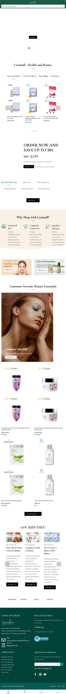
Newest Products (13, 76)
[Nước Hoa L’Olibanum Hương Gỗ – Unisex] (14, 98)
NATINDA (11, 599)
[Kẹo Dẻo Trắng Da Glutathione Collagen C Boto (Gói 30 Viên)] (33, 98)
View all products (31, 514)
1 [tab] (30, 131)
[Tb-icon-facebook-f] (35, 674)
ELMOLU (23, 599)
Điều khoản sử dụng (6, 669)
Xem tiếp (11, 584)
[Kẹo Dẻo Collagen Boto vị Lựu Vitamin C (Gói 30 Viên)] (51, 98)
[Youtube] (45, 674)
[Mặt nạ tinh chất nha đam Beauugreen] (16, 468)
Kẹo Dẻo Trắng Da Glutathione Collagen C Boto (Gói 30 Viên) (32, 118)
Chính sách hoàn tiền (6, 667)
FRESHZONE (5, 432)
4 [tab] (35, 131)
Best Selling (43, 76)
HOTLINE (9, 643)
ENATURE (37, 599)
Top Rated (55, 76)
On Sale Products (29, 76)
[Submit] (61, 664)
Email (8, 637)
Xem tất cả (31, 200)
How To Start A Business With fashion (50, 551)
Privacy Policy (5, 672)
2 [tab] (32, 131)
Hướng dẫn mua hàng (7, 657)
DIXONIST (50, 599)
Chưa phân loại (12, 544)
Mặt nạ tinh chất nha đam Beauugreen (11, 500)
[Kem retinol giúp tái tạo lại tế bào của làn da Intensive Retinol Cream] (49, 395)
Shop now (33, 37)
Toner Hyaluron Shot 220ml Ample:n (43, 500)
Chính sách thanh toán (7, 662)
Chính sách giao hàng (7, 659)
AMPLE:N (37, 503)
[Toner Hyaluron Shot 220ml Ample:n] (49, 468)
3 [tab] (33, 131)
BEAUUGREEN (5, 503)
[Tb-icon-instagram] (40, 674)
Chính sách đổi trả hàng (7, 664)
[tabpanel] (14, 102)
